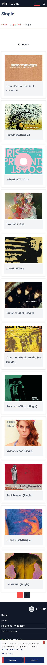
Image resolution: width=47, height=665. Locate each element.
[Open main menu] (37, 4)
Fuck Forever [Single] (20, 495)
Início (4, 24)
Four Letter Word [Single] (22, 406)
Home (4, 615)
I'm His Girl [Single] (18, 584)
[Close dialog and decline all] (45, 642)
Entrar (41, 609)
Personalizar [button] (7, 653)
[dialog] (23, 653)
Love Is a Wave (15, 268)
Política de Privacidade (13, 625)
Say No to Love (16, 223)
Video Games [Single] (20, 450)
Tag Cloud (16, 24)
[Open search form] (44, 4)
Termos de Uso (9, 631)
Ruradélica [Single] (18, 134)
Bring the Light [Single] (20, 313)
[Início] (10, 3)
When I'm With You (18, 179)
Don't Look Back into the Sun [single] (23, 359)
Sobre (4, 620)
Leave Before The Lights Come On (20, 88)
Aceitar (34, 660)
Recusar (12, 660)
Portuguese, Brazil (12, 639)
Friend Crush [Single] (19, 539)
